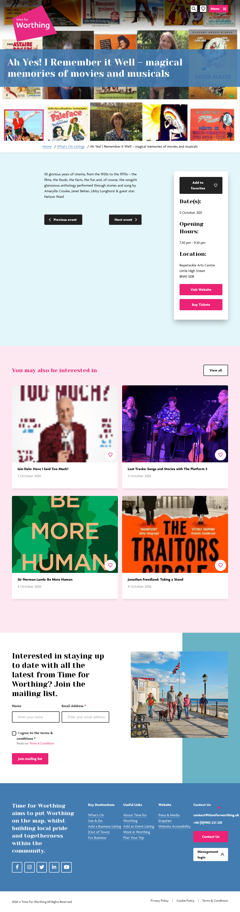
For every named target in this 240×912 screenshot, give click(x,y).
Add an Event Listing (138, 826)
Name (16, 706)
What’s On (96, 815)
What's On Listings (71, 146)
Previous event (65, 219)
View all (216, 370)
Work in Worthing (136, 832)
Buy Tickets (201, 304)
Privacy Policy (160, 900)
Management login (208, 854)
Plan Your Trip (133, 837)
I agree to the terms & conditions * (35, 736)
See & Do (95, 820)
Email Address (74, 706)
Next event (123, 219)
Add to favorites (198, 185)
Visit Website (201, 289)
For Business (97, 837)
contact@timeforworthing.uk (210, 815)
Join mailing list (30, 758)
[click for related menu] (216, 807)
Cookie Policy (185, 900)
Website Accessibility (174, 826)
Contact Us (210, 836)
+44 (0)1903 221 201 (207, 822)
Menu (215, 8)
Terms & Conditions (41, 743)
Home (47, 146)
